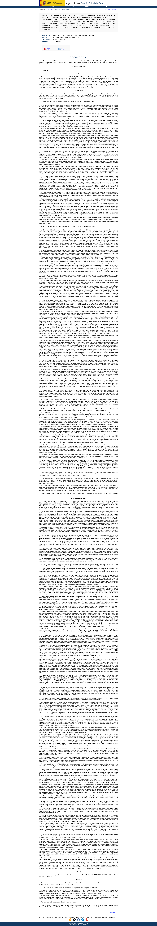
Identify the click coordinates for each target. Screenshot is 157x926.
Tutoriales (104, 917)
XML (62, 49)
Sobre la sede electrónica (51, 917)
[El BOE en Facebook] (78, 920)
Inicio (48, 9)
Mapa (59, 917)
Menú (103, 7)
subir (113, 912)
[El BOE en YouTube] (87, 920)
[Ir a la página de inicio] (85, 3)
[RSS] (70, 920)
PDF (48, 49)
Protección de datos (80, 917)
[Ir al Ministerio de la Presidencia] (52, 3)
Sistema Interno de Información (94, 917)
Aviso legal (64, 917)
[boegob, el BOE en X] (74, 920)
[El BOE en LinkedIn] (82, 920)
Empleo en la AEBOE (113, 917)
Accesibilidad (72, 917)
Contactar (41, 917)
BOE (52, 9)
